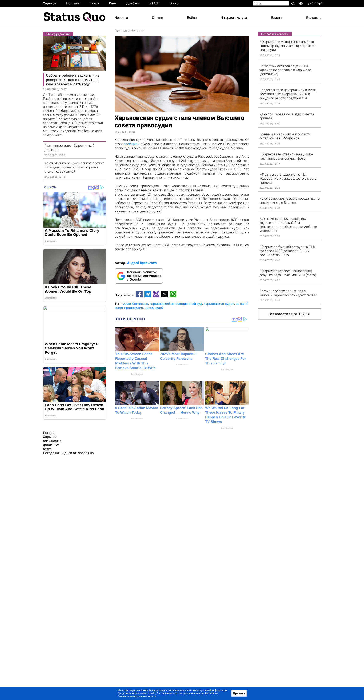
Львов (94, 3)
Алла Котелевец (135, 304)
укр (310, 3)
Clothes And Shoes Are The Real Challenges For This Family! (225, 358)
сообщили (131, 144)
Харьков (49, 3)
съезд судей (154, 308)
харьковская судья (219, 304)
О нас (174, 3)
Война (192, 18)
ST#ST (154, 3)
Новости (121, 18)
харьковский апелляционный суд (176, 304)
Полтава (73, 3)
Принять (239, 693)
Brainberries (137, 374)
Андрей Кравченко (142, 263)
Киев (112, 3)
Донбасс (133, 3)
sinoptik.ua (85, 453)
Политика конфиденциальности (137, 696)
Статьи (157, 18)
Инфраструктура (234, 18)
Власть (276, 18)
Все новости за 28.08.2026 (289, 314)
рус (319, 3)
